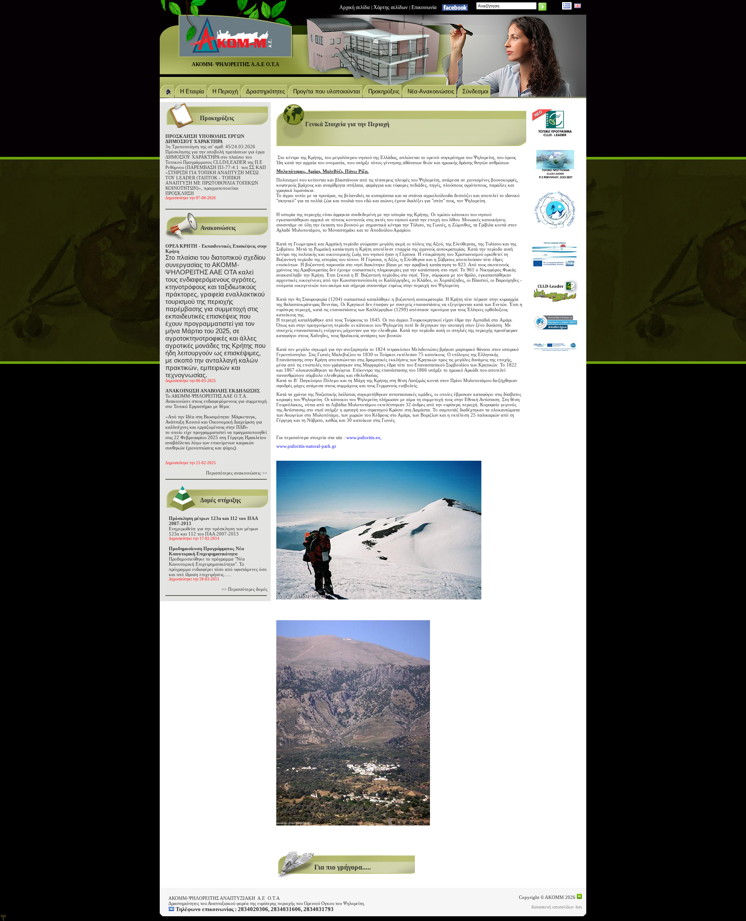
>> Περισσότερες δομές (244, 589)
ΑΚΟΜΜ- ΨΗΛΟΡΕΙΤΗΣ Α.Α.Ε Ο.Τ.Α (235, 64)
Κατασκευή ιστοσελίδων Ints (556, 907)
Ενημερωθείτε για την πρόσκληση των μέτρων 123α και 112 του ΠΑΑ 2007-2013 (213, 528)
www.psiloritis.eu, (364, 437)
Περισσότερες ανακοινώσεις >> (236, 472)
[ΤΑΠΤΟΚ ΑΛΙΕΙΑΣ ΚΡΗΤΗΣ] (554, 254)
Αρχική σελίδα (354, 7)
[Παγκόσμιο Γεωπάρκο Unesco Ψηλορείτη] (554, 210)
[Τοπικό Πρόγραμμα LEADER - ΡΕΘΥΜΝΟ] (554, 164)
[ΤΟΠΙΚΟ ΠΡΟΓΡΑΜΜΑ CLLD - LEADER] (554, 123)
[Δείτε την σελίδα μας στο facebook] (455, 7)
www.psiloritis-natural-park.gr (306, 446)
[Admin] (3, 917)
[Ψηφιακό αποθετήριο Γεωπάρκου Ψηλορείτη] (554, 322)
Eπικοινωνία (423, 7)
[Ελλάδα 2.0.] (554, 347)
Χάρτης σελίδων (390, 7)
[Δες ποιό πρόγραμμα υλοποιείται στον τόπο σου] (554, 291)
